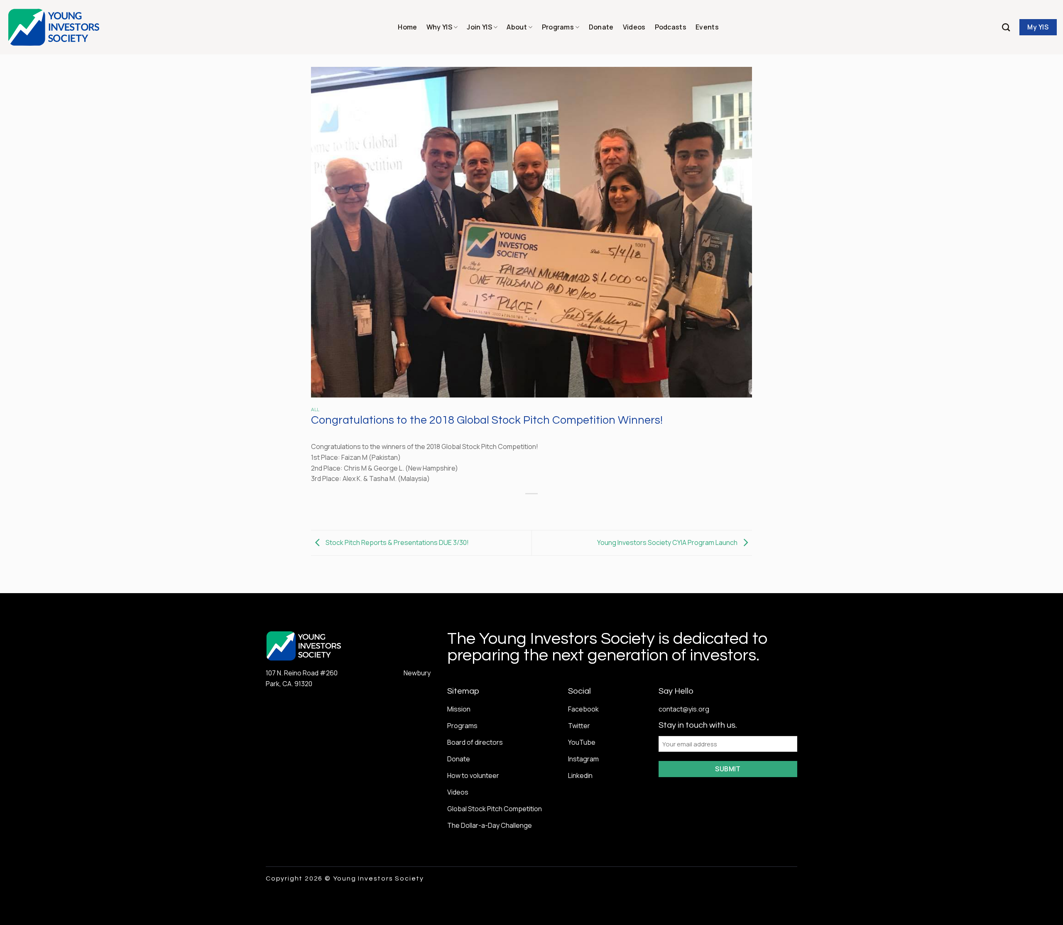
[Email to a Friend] (532, 508)
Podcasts (671, 27)
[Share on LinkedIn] (562, 508)
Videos (634, 27)
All (315, 409)
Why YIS (439, 27)
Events (707, 27)
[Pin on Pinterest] (547, 508)
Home (407, 27)
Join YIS (479, 27)
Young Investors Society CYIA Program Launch (668, 542)
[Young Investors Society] (54, 27)
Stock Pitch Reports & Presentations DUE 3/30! (396, 542)
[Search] (1006, 27)
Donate (601, 27)
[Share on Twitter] (517, 508)
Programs (558, 27)
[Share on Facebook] (502, 508)
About (517, 27)
